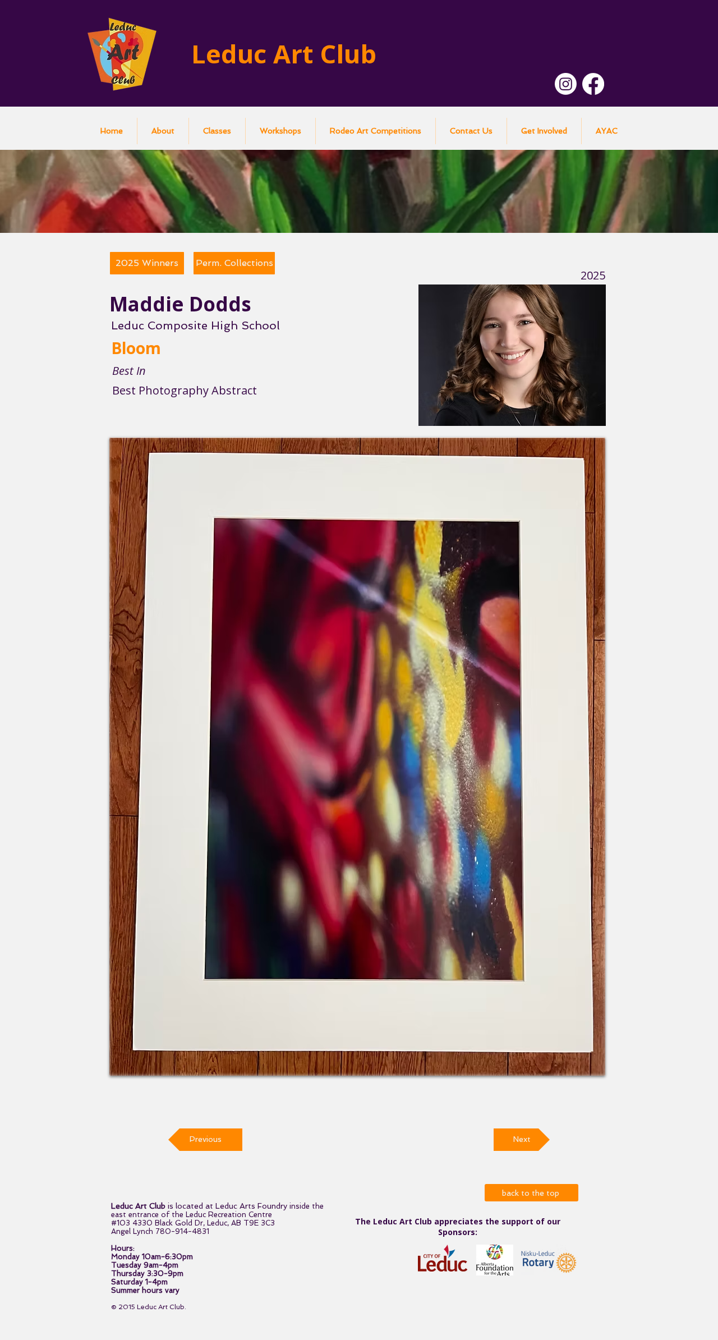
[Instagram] (566, 84)
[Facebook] (593, 84)
